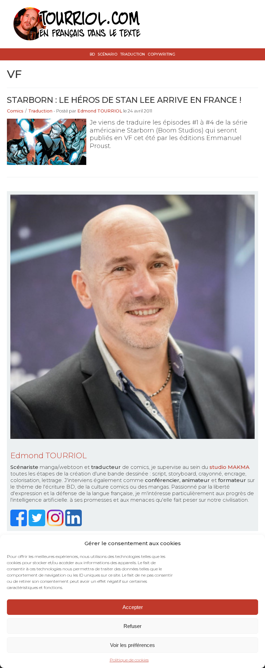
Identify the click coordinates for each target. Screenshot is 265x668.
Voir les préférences (132, 645)
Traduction (132, 54)
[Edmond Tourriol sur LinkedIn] (74, 524)
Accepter (132, 607)
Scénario (107, 54)
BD (92, 54)
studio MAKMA (229, 467)
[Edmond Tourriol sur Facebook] (19, 524)
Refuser (132, 626)
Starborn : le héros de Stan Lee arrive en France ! (124, 100)
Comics (15, 111)
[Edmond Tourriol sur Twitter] (38, 524)
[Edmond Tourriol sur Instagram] (56, 524)
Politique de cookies (129, 659)
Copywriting (161, 54)
